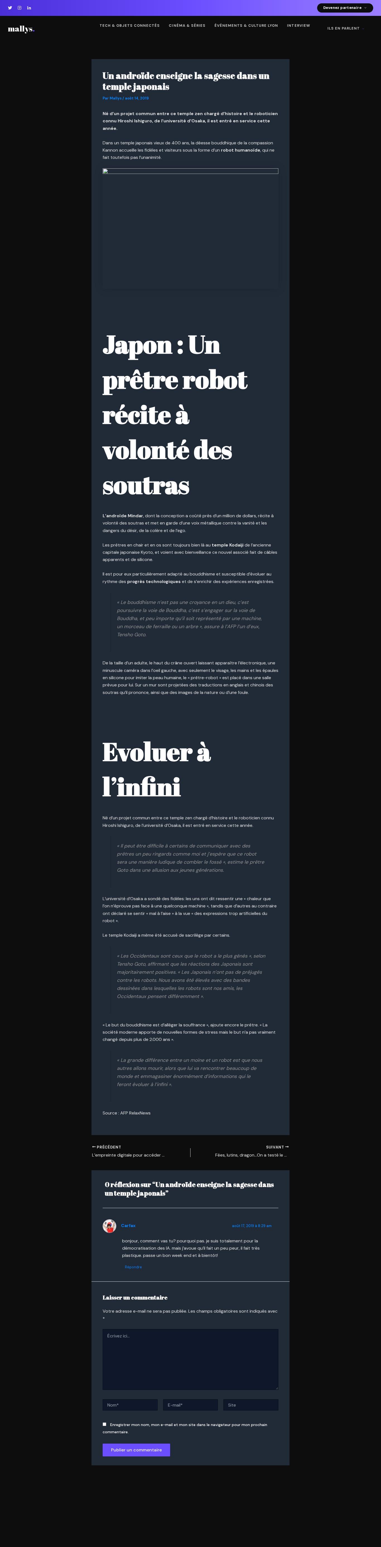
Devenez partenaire (342, 7)
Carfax (128, 1225)
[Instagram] (19, 8)
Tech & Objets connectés (130, 25)
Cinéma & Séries (187, 25)
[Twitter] (10, 8)
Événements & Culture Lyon (246, 25)
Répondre (133, 1267)
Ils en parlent (343, 28)
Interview (298, 25)
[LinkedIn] (29, 8)
